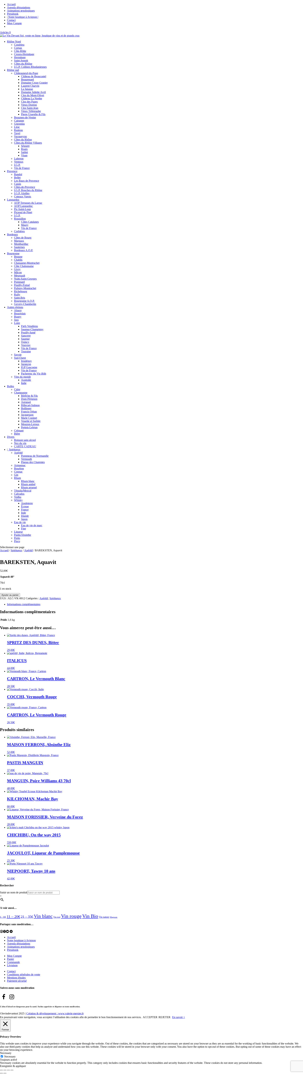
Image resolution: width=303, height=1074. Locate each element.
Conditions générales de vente (23, 974)
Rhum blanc (28, 481)
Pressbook (12, 13)
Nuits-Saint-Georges (25, 278)
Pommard (19, 281)
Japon (24, 519)
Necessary (10, 1056)
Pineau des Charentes (33, 462)
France (25, 509)
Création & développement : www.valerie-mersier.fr (55, 1013)
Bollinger (26, 408)
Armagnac (20, 465)
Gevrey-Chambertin (25, 304)
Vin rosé (56, 917)
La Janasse (27, 88)
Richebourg (20, 291)
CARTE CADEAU (25, 446)
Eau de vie (20, 522)
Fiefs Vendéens (29, 326)
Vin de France (22, 168)
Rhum (17, 477)
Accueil (11, 4)
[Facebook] (1, 931)
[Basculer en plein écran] (5, 1070)
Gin (16, 474)
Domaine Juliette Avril (33, 92)
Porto (17, 538)
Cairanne (19, 120)
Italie (23, 383)
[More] (11, 931)
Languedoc (13, 199)
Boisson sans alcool (25, 440)
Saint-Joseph (21, 60)
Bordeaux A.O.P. (23, 250)
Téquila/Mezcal (22, 490)
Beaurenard (27, 79)
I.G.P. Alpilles (21, 193)
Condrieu (19, 44)
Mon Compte (14, 23)
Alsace (18, 310)
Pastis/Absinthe (22, 534)
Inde (23, 512)
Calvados (19, 493)
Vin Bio (90, 916)
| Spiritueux (13, 449)
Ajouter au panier (10, 595)
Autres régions (15, 307)
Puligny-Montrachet (25, 288)
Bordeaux (12, 234)
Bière (17, 433)
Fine (23, 528)
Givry (17, 269)
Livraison (12, 965)
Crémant (18, 430)
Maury (24, 224)
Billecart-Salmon (30, 405)
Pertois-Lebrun (29, 427)
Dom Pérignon (29, 398)
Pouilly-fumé (28, 332)
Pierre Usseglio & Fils (33, 114)
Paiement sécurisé (17, 980)
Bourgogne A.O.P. (24, 300)
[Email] (7, 931)
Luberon (18, 158)
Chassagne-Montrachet (26, 262)
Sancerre (26, 335)
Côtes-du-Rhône (23, 63)
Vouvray (26, 345)
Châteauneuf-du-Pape (26, 73)
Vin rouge (71, 916)
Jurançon (26, 364)
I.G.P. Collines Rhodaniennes (30, 66)
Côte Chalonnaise (24, 266)
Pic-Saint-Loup (22, 209)
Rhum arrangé (29, 487)
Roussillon (20, 218)
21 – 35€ (27, 917)
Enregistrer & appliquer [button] (13, 1066)
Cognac (18, 471)
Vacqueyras (20, 136)
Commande (13, 962)
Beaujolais (20, 313)
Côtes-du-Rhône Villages (28, 142)
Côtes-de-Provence (24, 187)
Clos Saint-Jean (29, 107)
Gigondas (19, 123)
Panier (10, 959)
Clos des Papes (29, 101)
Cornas (18, 47)
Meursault (19, 275)
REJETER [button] (164, 1017)
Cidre (17, 389)
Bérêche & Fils (29, 395)
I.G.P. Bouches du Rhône (28, 190)
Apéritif (18, 452)
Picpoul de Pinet (23, 212)
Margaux (19, 240)
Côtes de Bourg (22, 237)
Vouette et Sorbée (31, 421)
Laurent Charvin (30, 85)
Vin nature (104, 917)
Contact (11, 20)
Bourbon (19, 468)
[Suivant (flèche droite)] (5, 1073)
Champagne (20, 392)
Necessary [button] (5, 1053)
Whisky (18, 500)
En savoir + (178, 1017)
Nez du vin (20, 443)
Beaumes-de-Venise (25, 117)
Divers (10, 436)
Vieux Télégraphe (31, 111)
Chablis (18, 259)
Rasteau (18, 130)
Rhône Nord (14, 41)
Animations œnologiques (21, 10)
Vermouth (26, 458)
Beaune (18, 256)
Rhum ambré (28, 484)
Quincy (25, 341)
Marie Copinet (29, 417)
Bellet (17, 177)
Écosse (25, 506)
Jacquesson (27, 414)
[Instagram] (4, 931)
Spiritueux (16, 550)
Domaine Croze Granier (34, 82)
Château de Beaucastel (33, 76)
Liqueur (18, 531)
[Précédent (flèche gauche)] (1, 1073)
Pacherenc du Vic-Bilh (33, 373)
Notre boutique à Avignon (21, 940)
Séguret (25, 145)
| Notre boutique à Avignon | (22, 16)
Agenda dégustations (18, 7)
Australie (26, 379)
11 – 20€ (13, 916)
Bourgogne (13, 253)
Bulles (10, 386)
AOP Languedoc (23, 206)
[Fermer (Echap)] (12, 1070)
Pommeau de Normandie (35, 455)
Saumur (25, 338)
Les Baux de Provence (26, 180)
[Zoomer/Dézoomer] (1, 1070)
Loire (17, 323)
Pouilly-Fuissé (22, 285)
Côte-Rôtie (20, 51)
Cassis (17, 183)
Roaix (24, 149)
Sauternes (19, 247)
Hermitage (20, 57)
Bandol (18, 174)
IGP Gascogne (29, 367)
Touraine (26, 351)
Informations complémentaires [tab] (23, 604)
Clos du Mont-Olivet (32, 95)
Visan (24, 155)
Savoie (18, 354)
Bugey (17, 316)
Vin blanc (43, 916)
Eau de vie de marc (31, 525)
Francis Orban (29, 411)
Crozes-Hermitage (24, 54)
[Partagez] (8, 1070)
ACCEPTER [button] (150, 1017)
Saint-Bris (19, 297)
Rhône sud (13, 70)
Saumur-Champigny (32, 329)
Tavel (17, 133)
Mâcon (18, 272)
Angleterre (27, 503)
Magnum (113, 917)
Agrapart (26, 402)
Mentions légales (16, 977)
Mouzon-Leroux (30, 424)
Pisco (17, 541)
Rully (17, 294)
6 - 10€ (3, 917)
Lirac (17, 126)
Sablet (24, 152)
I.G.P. (17, 164)
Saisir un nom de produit (13, 892)
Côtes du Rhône (23, 139)
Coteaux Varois (22, 196)
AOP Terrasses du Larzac (28, 202)
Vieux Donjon (29, 104)
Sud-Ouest (20, 357)
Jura (16, 319)
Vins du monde (22, 376)
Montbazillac (21, 243)
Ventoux (18, 161)
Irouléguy (26, 360)
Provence (12, 171)
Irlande (25, 515)
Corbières (19, 231)
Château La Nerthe (31, 98)
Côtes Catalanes (30, 221)
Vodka (17, 496)
